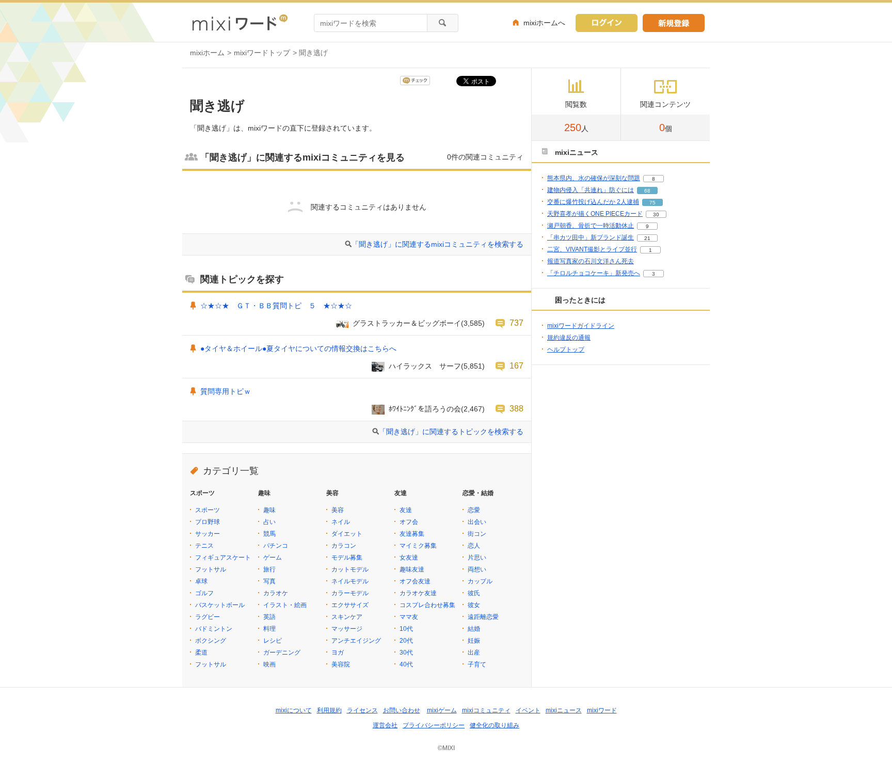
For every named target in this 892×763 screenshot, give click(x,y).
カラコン (343, 545)
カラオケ (275, 593)
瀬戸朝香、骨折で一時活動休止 (590, 225)
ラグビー (207, 617)
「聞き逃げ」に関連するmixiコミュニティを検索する (437, 244)
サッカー (207, 533)
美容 (337, 510)
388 (516, 408)
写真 (269, 581)
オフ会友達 (415, 581)
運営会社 (385, 725)
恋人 (474, 545)
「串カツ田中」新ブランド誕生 (590, 237)
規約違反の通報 (569, 337)
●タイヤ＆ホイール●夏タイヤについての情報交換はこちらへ (298, 348)
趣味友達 (412, 569)
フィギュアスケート (223, 557)
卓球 (201, 581)
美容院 (340, 664)
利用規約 (329, 710)
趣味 (269, 510)
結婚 (474, 628)
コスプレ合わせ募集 (427, 605)
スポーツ (207, 510)
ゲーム (272, 557)
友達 (406, 510)
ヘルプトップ (565, 349)
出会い (477, 522)
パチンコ (275, 545)
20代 (406, 640)
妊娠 (474, 640)
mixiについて (294, 710)
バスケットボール (220, 605)
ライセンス (362, 710)
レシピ (272, 640)
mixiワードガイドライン (580, 325)
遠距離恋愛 (483, 617)
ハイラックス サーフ (425, 366)
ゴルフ (204, 593)
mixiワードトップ (262, 53)
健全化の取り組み (494, 725)
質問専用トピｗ (225, 391)
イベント (528, 710)
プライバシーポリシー (434, 725)
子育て (477, 664)
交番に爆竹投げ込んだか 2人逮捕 (593, 201)
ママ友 (409, 617)
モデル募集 (346, 557)
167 (516, 365)
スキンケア (346, 617)
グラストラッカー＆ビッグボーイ (407, 323)
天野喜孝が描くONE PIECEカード (595, 213)
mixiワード (602, 710)
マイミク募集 (418, 545)
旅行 (269, 569)
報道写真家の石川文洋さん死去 (590, 261)
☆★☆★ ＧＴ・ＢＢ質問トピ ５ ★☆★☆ (276, 305)
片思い (477, 557)
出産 (474, 652)
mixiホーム (207, 53)
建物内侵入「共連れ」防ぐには (590, 190)
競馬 (269, 533)
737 (516, 322)
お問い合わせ (401, 710)
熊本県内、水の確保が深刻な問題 (593, 178)
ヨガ (337, 652)
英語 (269, 617)
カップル (480, 581)
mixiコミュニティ (486, 710)
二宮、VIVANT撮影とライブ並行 (592, 249)
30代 (406, 652)
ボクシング (210, 640)
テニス (204, 545)
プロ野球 (207, 522)
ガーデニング (281, 652)
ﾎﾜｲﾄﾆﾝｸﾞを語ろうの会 (425, 409)
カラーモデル (350, 593)
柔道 (201, 652)
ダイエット (346, 533)
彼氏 (474, 593)
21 (647, 238)
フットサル (210, 569)
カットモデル (350, 569)
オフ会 (409, 522)
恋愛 (474, 510)
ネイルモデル (350, 581)
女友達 (409, 557)
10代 (406, 628)
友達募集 (412, 533)
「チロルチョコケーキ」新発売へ (593, 273)
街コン (477, 533)
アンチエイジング (356, 640)
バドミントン (213, 628)
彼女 (474, 605)
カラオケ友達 (418, 593)
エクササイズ (350, 605)
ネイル (340, 522)
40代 (406, 664)
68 (647, 191)
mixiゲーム (442, 710)
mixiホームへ (544, 23)
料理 (269, 628)
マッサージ (346, 628)
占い (269, 522)
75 (652, 202)
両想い (477, 569)
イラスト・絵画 (285, 605)
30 (656, 214)
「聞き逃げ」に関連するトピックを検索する (451, 431)
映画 (269, 664)
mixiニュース (564, 710)
